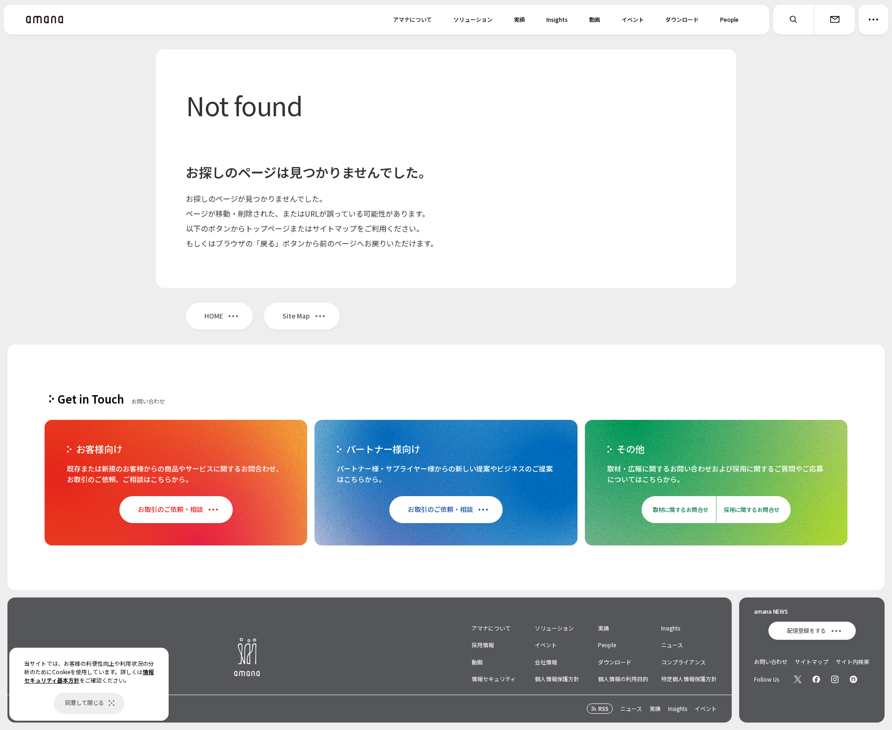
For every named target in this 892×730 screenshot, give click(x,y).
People (729, 19)
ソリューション (472, 19)
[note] (853, 679)
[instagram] (835, 679)
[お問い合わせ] (834, 19)
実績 (519, 19)
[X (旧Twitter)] (797, 679)
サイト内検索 (852, 661)
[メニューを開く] (873, 19)
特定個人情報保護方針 (689, 679)
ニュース (672, 645)
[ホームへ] (44, 19)
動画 (594, 19)
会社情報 (546, 662)
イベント (633, 19)
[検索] (793, 19)
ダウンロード (682, 19)
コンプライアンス (683, 662)
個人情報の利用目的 (623, 679)
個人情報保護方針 (557, 679)
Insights (557, 19)
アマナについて (412, 19)
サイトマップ (811, 661)
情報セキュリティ (494, 679)
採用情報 (483, 645)
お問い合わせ (770, 661)
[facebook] (816, 679)
